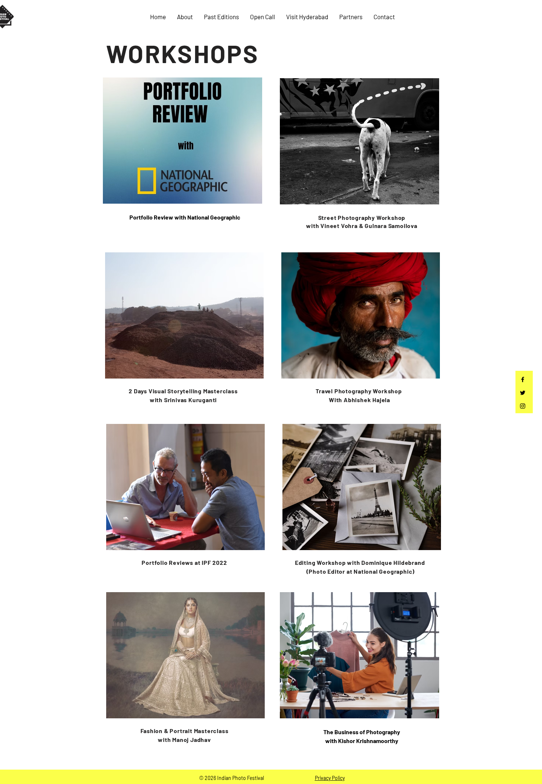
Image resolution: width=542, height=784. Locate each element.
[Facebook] (522, 379)
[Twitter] (522, 392)
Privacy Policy (330, 778)
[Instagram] (522, 406)
